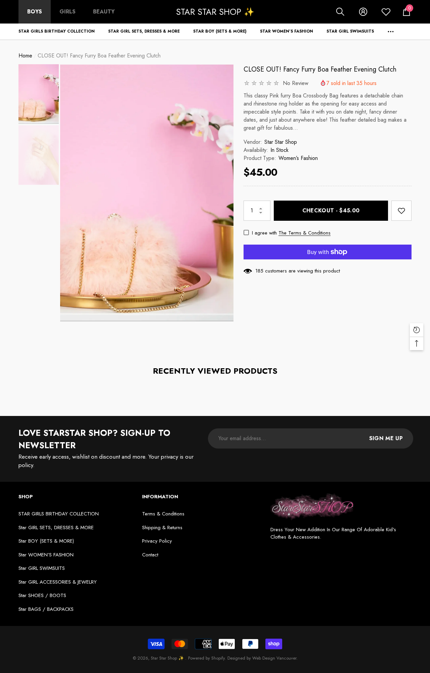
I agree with (264, 232)
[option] (146, 193)
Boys (34, 11)
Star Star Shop (280, 142)
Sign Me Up (386, 438)
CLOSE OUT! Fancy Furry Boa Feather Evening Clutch (320, 69)
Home (25, 55)
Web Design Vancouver (274, 658)
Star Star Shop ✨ (168, 658)
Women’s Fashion (298, 158)
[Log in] (363, 12)
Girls (67, 11)
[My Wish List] (386, 12)
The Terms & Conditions (304, 232)
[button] (340, 12)
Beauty (104, 11)
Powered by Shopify (206, 658)
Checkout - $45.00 (330, 210)
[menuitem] (34, 12)
